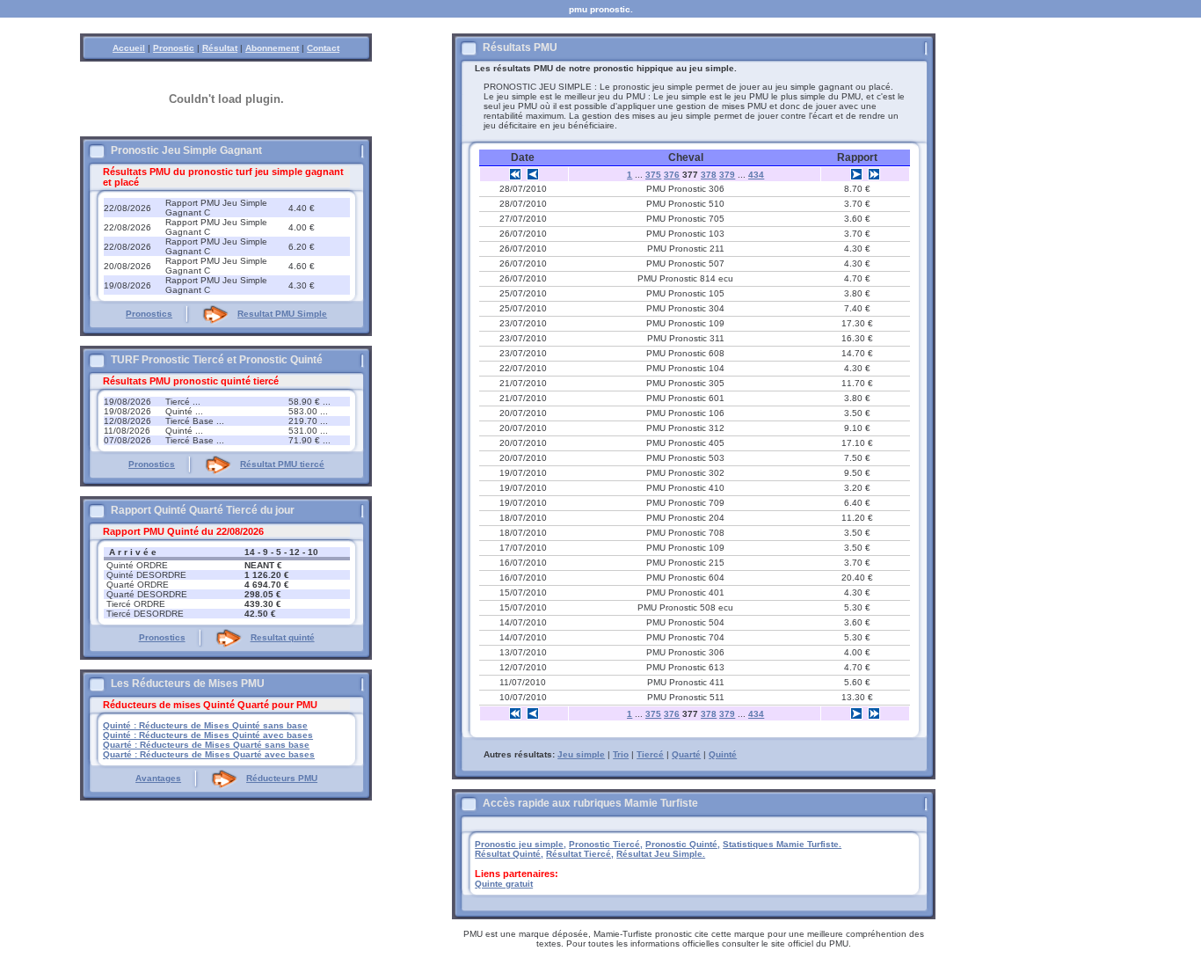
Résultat (219, 48)
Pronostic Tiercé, (606, 844)
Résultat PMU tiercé (282, 464)
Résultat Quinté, (509, 854)
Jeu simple (581, 754)
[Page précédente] (533, 174)
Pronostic (173, 48)
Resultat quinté (283, 637)
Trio (621, 754)
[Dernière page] (874, 174)
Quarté (686, 754)
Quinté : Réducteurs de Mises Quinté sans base (205, 725)
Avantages (158, 778)
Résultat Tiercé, (580, 854)
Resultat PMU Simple (282, 313)
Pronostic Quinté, (682, 844)
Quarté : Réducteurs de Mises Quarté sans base (206, 745)
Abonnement (272, 48)
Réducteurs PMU (281, 778)
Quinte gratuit (504, 884)
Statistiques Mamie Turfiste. (782, 844)
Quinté (723, 754)
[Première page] (515, 174)
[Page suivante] (856, 174)
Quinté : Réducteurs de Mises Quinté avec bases (208, 735)
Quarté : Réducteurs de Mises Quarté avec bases (209, 754)
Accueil (129, 48)
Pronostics (149, 313)
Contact (323, 48)
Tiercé (650, 754)
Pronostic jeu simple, (520, 844)
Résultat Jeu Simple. (660, 854)
